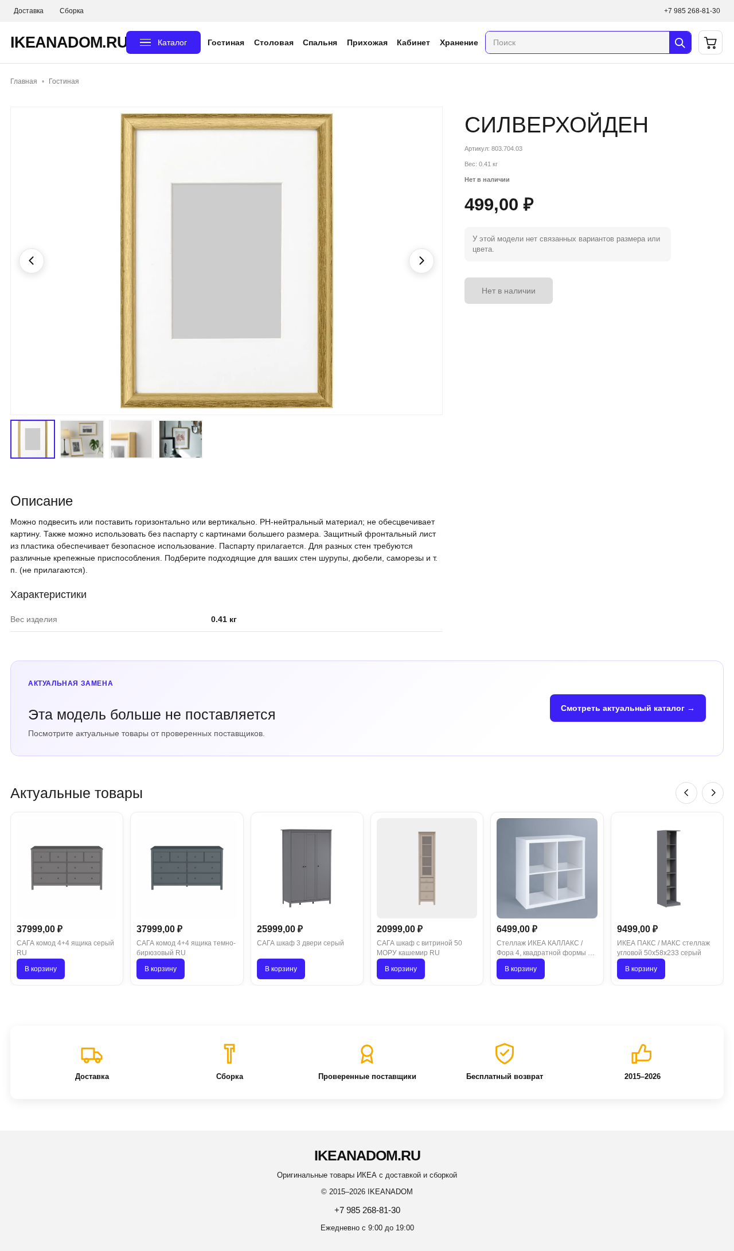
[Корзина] (710, 42)
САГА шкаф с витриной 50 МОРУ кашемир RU (419, 948)
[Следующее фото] (421, 260)
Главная (23, 81)
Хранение (459, 42)
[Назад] (686, 793)
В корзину (41, 969)
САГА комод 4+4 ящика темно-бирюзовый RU (186, 948)
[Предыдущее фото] (31, 260)
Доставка (29, 11)
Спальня (320, 42)
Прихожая (367, 42)
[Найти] (680, 42)
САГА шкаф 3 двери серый (300, 943)
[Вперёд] (713, 793)
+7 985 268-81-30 (692, 11)
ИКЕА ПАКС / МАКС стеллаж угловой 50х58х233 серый (663, 948)
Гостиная (226, 42)
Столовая (274, 42)
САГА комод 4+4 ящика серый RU (65, 948)
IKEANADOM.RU (64, 42)
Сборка (72, 11)
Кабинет (413, 42)
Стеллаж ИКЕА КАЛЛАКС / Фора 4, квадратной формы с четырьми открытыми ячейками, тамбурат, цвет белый (544, 949)
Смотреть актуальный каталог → (628, 708)
